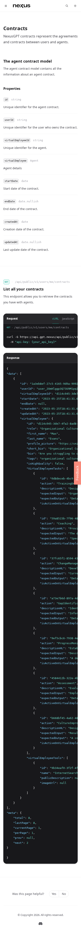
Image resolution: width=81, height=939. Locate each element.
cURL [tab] (55, 318)
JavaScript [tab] (68, 318)
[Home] (21, 5)
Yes (54, 894)
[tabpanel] (40, 336)
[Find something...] (66, 5)
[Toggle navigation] (5, 5)
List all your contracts (23, 289)
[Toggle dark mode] (75, 5)
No (64, 894)
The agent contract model (27, 61)
